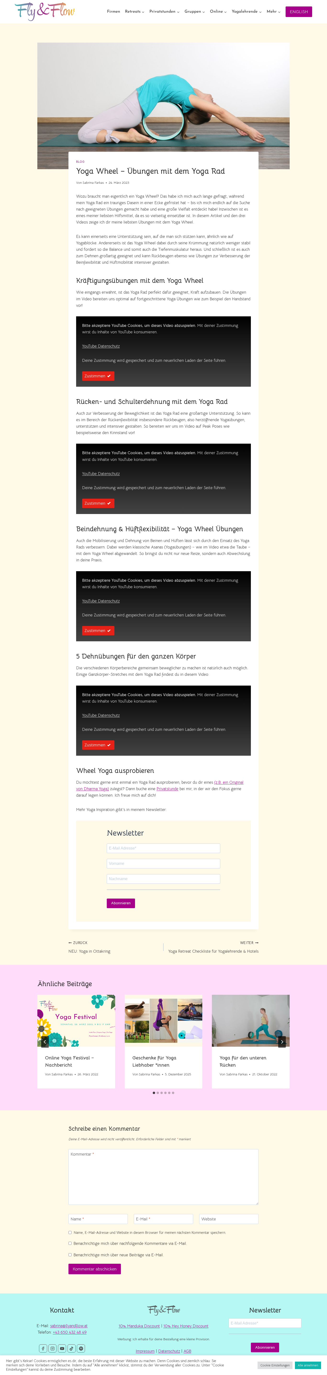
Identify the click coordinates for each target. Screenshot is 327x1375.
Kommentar (82, 1154)
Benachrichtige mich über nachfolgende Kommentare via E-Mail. (130, 1243)
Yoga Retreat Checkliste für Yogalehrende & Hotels (213, 947)
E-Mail (143, 1219)
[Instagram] (52, 1348)
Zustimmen (95, 376)
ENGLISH (299, 11)
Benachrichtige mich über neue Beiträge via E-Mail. (118, 1255)
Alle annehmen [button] (308, 1365)
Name (77, 1219)
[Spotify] (81, 1348)
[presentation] (76, 1020)
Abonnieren (121, 903)
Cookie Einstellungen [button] (275, 1365)
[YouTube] (62, 1348)
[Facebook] (43, 1348)
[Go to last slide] (45, 1042)
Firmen (113, 12)
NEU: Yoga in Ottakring (89, 947)
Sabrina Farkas (93, 183)
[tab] (154, 1093)
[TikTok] (72, 1348)
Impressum (145, 1351)
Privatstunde (167, 788)
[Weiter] (282, 1042)
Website (208, 1219)
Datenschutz (169, 1351)
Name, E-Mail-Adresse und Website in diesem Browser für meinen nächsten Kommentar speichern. (150, 1232)
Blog (80, 161)
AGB (187, 1351)
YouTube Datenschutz (101, 346)
